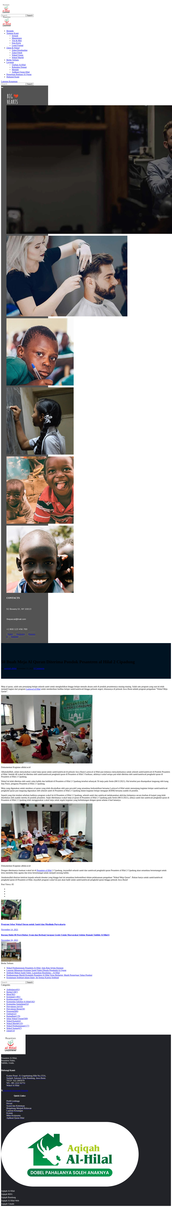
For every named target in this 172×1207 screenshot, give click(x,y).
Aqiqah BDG (7, 1194)
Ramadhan (13, 1016)
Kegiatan (13, 997)
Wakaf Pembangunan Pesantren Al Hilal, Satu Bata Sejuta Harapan (34, 968)
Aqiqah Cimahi (7, 1204)
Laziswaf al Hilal (33, 689)
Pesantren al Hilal (44, 870)
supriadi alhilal (10, 668)
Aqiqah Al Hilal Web (10, 1200)
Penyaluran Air (14, 1006)
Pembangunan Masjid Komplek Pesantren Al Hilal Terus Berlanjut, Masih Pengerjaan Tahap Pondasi (49, 975)
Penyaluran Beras (15, 1009)
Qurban (11, 1014)
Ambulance (13, 989)
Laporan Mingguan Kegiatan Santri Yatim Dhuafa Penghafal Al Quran (36, 970)
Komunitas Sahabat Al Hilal (20, 1001)
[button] (86, 81)
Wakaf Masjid (14, 1023)
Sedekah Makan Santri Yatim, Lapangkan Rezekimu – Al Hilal (33, 973)
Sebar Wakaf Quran (17, 1018)
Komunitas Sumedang (17, 1004)
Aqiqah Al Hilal (8, 1191)
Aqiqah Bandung (8, 1197)
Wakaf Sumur (14, 1028)
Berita (12, 992)
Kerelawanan (14, 999)
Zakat (10, 1031)
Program (12, 1011)
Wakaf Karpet (13, 1021)
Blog (10, 994)
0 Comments (39, 668)
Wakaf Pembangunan (17, 1026)
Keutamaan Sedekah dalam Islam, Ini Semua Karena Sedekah (32, 977)
